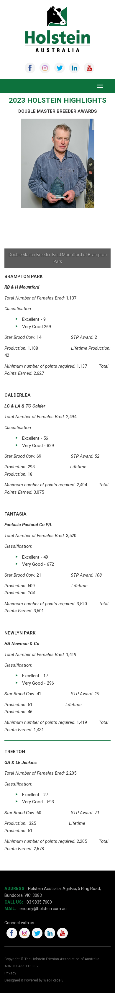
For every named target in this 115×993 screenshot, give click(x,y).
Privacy (10, 973)
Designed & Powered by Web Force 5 (33, 980)
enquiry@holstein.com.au (43, 908)
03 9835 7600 (39, 902)
